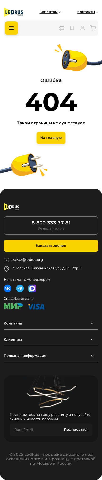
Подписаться (76, 429)
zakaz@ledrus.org (27, 259)
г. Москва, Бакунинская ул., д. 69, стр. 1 (47, 268)
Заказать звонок (51, 245)
